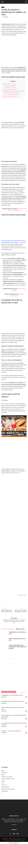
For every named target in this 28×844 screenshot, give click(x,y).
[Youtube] (17, 833)
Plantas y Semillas (5, 787)
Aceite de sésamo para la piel (9, 84)
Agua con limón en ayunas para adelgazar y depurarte (21, 611)
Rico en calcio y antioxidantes (11, 94)
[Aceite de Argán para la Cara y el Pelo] (4, 641)
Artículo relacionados (8, 629)
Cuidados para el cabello (6, 776)
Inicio (2, 5)
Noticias (3, 780)
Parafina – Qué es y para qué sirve (11, 731)
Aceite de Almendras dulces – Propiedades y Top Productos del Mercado (17, 646)
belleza (19, 472)
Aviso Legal (23, 838)
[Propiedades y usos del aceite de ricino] (4, 634)
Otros (2, 782)
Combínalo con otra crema (10, 87)
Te (2, 793)
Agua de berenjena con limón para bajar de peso (6, 611)
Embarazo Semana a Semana (7, 778)
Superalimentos (4, 791)
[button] (26, 2)
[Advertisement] (14, 52)
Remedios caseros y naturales (8, 789)
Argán (19, 242)
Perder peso (4, 785)
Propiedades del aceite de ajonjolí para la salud (13, 91)
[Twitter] (14, 833)
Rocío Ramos (5, 16)
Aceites (6, 5)
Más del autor (20, 629)
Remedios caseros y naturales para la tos (13, 701)
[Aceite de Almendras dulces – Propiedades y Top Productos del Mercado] (4, 647)
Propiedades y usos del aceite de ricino (12, 695)
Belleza (3, 774)
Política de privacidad (7, 840)
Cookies (13, 840)
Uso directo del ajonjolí (9, 85)
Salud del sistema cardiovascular (12, 92)
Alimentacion (4, 772)
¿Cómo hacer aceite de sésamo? (10, 96)
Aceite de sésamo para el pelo (9, 89)
